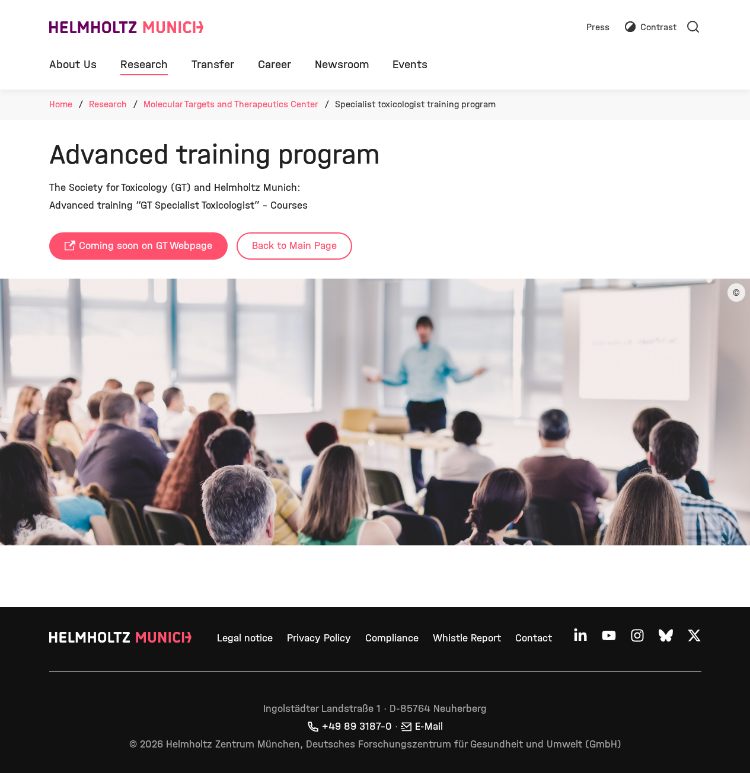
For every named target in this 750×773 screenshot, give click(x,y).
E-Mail (429, 726)
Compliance (392, 638)
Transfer (213, 64)
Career (274, 64)
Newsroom (342, 64)
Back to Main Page (294, 245)
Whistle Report (467, 638)
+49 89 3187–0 (357, 726)
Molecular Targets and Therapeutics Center (230, 104)
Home (60, 104)
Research (144, 64)
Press (597, 27)
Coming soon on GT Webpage (145, 245)
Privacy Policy (319, 638)
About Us (73, 64)
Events (409, 64)
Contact (533, 638)
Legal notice (245, 638)
